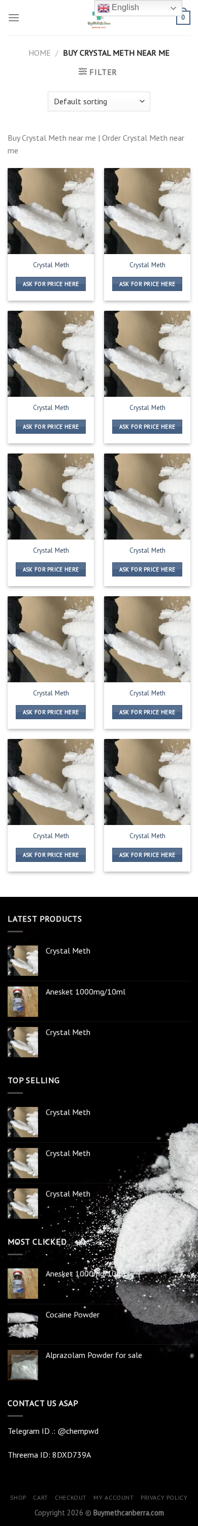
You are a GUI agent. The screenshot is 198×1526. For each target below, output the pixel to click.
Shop (18, 1497)
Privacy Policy (164, 1497)
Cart (40, 1497)
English (124, 7)
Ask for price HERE (51, 283)
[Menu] (14, 17)
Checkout (71, 1497)
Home (39, 53)
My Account (113, 1497)
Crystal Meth (51, 265)
